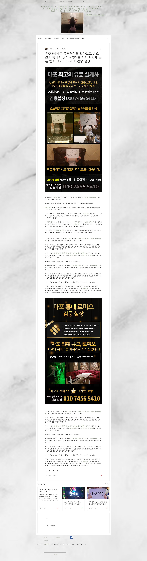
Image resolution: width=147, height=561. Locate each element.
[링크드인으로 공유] (53, 470)
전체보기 (40, 38)
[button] (107, 38)
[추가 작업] (101, 49)
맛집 (63, 38)
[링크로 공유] (57, 470)
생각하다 (56, 38)
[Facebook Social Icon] (71, 537)
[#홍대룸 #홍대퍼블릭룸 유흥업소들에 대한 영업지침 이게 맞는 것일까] (98, 493)
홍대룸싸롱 (48, 38)
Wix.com (84, 544)
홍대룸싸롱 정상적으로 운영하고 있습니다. (48, 490)
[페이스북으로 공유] (46, 470)
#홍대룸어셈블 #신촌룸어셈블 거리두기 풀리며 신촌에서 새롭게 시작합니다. (73, 503)
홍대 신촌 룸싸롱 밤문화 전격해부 (75, 38)
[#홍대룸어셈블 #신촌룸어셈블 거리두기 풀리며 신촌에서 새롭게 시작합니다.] (73, 493)
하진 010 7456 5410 (95, 14)
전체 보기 (107, 484)
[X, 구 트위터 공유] (49, 470)
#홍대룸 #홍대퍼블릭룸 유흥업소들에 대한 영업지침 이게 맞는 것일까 (98, 503)
